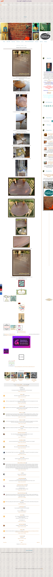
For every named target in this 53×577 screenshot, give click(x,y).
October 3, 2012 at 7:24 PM (22, 423)
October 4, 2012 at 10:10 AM (22, 442)
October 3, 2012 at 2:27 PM (22, 409)
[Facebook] (1, 285)
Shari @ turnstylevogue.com (21, 445)
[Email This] (25, 384)
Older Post (38, 542)
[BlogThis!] (26, 384)
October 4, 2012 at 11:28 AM (22, 454)
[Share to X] (27, 384)
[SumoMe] (1, 294)
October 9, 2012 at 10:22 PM (22, 521)
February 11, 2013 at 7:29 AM (22, 538)
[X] (1, 287)
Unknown (21, 394)
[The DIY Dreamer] (21, 359)
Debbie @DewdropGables (21, 432)
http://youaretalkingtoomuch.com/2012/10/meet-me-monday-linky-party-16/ (25, 366)
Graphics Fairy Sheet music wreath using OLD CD (7, 380)
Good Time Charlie (21, 524)
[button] (26, 1)
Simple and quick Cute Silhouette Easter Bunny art (21, 380)
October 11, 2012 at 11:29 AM (22, 526)
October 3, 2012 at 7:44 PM (22, 429)
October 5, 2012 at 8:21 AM (22, 475)
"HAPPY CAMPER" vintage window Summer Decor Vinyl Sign (14, 380)
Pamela (21, 426)
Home (4, 41)
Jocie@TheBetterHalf (21, 478)
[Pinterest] (1, 289)
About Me (8, 41)
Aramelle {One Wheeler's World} (21, 484)
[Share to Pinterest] (28, 384)
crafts (22, 385)
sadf (21, 500)
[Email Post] (24, 384)
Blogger (42, 568)
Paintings (18, 41)
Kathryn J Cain (21, 412)
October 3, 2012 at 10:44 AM (22, 403)
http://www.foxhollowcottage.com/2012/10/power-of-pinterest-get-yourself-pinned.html (17, 335)
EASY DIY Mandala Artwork (27, 379)
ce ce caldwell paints (18, 385)
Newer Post (4, 542)
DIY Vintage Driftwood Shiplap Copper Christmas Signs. (34, 380)
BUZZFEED (49, 93)
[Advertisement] (25, 9)
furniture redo (24, 385)
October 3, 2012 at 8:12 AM (22, 391)
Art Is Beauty (17, 384)
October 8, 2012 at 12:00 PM (22, 497)
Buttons (41, 41)
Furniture (13, 41)
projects (27, 385)
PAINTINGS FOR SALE (29, 41)
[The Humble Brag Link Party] (21, 331)
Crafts (22, 41)
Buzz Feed (49, 92)
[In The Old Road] (21, 286)
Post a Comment (21, 540)
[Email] (1, 292)
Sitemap (45, 41)
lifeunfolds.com (21, 406)
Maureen (21, 457)
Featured (36, 41)
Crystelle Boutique (21, 506)
